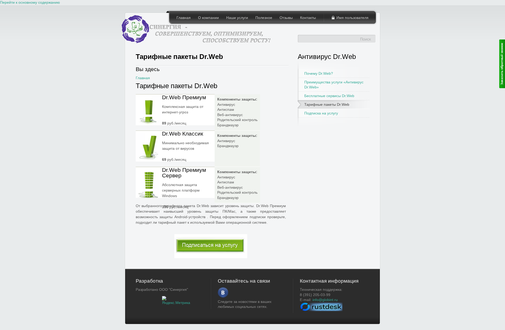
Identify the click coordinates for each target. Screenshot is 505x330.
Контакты (308, 18)
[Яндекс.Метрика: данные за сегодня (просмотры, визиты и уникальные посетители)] (176, 301)
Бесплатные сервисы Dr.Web (329, 96)
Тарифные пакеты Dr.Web (326, 104)
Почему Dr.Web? (318, 73)
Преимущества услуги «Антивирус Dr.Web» (333, 84)
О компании (208, 18)
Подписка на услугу (321, 113)
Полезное (263, 18)
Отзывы (286, 18)
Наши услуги (237, 18)
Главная (183, 18)
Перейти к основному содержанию (30, 2)
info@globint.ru (325, 300)
